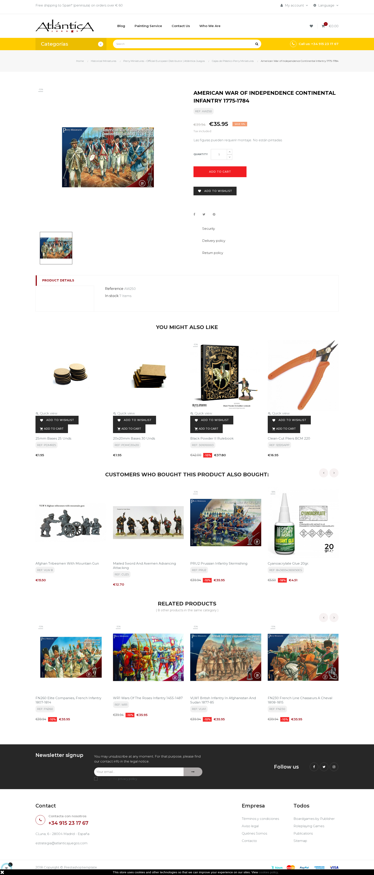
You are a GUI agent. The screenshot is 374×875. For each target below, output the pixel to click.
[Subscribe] (193, 771)
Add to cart (220, 171)
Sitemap (300, 841)
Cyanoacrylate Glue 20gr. (288, 563)
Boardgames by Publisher (314, 819)
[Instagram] (334, 767)
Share (194, 214)
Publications (303, 833)
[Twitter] (324, 767)
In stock (112, 296)
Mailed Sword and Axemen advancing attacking (144, 565)
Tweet (204, 214)
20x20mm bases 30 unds (134, 438)
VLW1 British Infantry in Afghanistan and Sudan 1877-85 (223, 700)
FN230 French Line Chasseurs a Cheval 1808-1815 (300, 700)
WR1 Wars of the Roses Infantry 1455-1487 (148, 698)
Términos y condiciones (260, 819)
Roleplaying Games (308, 826)
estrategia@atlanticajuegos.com (61, 843)
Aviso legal (250, 826)
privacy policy (127, 778)
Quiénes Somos (254, 833)
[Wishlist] (312, 26)
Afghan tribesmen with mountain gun (67, 563)
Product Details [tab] (58, 280)
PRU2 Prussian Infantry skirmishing (218, 563)
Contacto (249, 841)
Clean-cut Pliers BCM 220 (289, 438)
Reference (114, 289)
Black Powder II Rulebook (212, 438)
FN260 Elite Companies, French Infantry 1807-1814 (68, 700)
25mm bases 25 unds (53, 438)
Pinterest (214, 214)
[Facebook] (314, 767)
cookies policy (268, 872)
